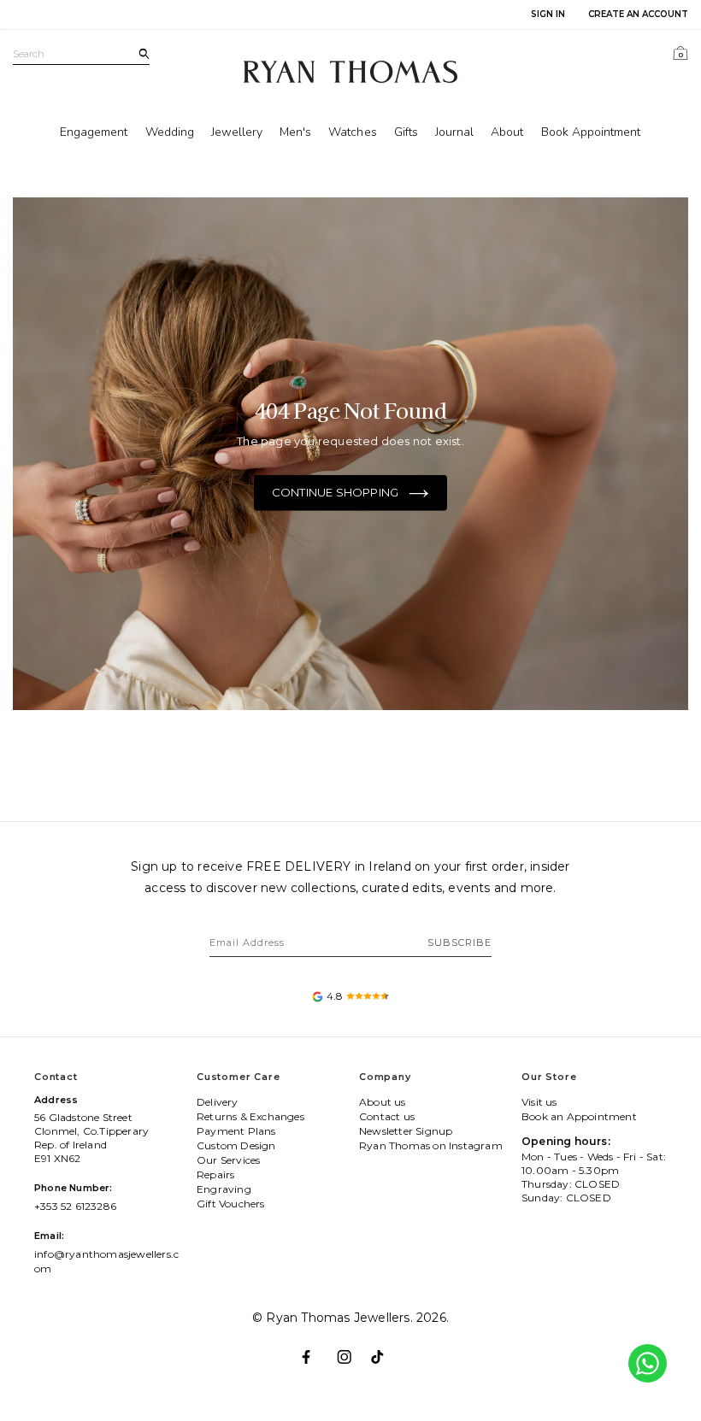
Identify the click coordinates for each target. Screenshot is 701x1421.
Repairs (215, 1174)
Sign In (548, 14)
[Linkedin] (385, 1350)
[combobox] (81, 54)
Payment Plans (236, 1130)
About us (382, 1101)
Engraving (224, 1189)
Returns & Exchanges (250, 1116)
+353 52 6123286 (75, 1206)
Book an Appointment (579, 1116)
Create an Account (638, 14)
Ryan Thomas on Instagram (431, 1145)
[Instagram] (351, 1350)
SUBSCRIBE (459, 942)
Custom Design (236, 1145)
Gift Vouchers (231, 1203)
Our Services (228, 1160)
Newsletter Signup (405, 1130)
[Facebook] (316, 1350)
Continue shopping (335, 492)
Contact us (387, 1116)
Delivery (218, 1101)
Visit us (539, 1101)
